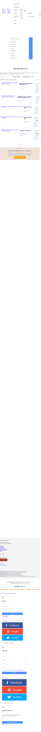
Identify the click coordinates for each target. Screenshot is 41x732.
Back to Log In (4, 724)
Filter (32, 76)
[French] (21, 11)
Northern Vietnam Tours (6, 218)
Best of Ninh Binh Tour (28, 118)
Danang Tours (4, 227)
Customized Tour (16, 17)
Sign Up (12, 643)
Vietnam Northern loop (25, 130)
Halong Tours (4, 222)
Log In (12, 702)
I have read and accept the (13, 670)
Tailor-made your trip (19, 157)
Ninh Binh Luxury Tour (28, 107)
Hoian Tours (4, 226)
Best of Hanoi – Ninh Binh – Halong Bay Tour (25, 84)
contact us (12, 73)
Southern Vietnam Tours (6, 220)
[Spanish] (21, 16)
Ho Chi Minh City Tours (5, 228)
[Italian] (21, 15)
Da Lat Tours (4, 230)
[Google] (12, 634)
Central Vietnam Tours (6, 219)
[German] (21, 13)
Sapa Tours (4, 223)
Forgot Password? (5, 616)
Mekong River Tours (5, 229)
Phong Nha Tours (5, 233)
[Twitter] (12, 640)
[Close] (3, 597)
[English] (21, 9)
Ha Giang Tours (4, 231)
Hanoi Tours (4, 221)
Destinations (16, 4)
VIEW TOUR (37, 91)
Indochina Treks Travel (11, 593)
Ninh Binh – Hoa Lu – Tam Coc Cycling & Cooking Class (25, 97)
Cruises (15, 10)
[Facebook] (12, 627)
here (23, 278)
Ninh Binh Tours (4, 224)
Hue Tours (3, 225)
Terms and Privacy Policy (18, 670)
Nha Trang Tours (4, 234)
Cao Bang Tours (4, 232)
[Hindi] (21, 18)
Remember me (6, 615)
